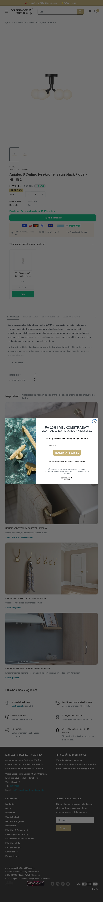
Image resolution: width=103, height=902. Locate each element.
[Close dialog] (94, 421)
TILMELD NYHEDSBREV (67, 452)
